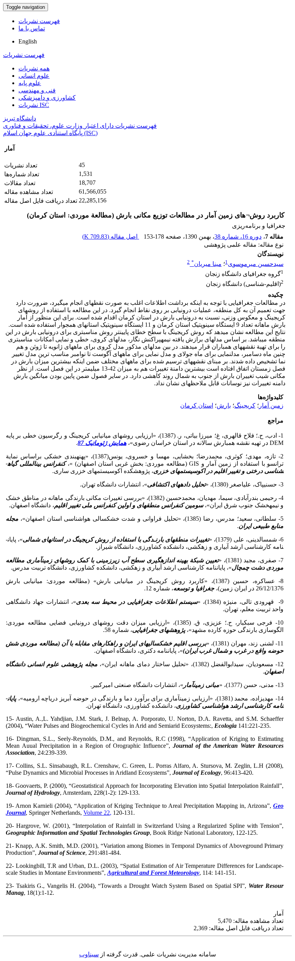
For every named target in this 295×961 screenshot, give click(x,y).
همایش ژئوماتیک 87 (102, 443)
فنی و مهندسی (37, 90)
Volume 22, (97, 812)
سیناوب (89, 954)
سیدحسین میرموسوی (255, 264)
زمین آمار (271, 405)
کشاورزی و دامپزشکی (47, 97)
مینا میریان (206, 264)
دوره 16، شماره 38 (238, 236)
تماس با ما (31, 28)
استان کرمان (196, 405)
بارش (224, 405)
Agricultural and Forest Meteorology (153, 872)
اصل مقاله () (110, 236)
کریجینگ (244, 405)
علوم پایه (29, 83)
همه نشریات (34, 68)
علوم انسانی (34, 75)
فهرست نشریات (39, 21)
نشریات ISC (33, 105)
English (27, 41)
